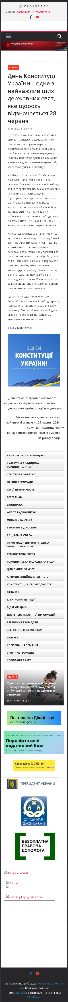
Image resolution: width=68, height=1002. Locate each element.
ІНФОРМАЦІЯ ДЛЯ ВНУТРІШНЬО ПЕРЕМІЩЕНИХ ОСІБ (28, 544)
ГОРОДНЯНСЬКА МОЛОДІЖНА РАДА (30, 561)
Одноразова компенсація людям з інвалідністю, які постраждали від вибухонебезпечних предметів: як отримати (31, 688)
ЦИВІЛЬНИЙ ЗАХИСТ (20, 569)
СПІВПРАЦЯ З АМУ (19, 660)
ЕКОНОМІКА (15, 504)
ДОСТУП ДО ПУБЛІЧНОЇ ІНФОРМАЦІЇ (31, 614)
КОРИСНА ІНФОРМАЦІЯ (22, 645)
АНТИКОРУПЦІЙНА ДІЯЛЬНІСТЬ (27, 576)
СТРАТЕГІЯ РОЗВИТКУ (21, 474)
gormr (29, 128)
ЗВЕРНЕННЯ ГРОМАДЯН (22, 622)
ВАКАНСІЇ (13, 592)
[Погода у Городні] (16, 873)
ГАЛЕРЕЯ (12, 637)
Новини (13, 67)
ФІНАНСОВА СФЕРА (19, 520)
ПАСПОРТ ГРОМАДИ (20, 482)
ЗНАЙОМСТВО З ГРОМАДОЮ (26, 455)
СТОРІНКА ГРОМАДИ (20, 652)
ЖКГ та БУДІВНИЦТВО (21, 512)
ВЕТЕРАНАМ (14, 497)
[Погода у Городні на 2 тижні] (25, 897)
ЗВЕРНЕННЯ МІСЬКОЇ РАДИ (24, 630)
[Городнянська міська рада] (34, 43)
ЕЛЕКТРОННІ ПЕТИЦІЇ (21, 599)
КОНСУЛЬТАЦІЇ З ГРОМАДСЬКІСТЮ (29, 584)
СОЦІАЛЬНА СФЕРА (19, 535)
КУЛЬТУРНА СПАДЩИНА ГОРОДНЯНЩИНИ (23, 464)
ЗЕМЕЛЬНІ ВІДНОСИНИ (22, 527)
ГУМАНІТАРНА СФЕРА (21, 554)
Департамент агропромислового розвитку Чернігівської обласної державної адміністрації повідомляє (34, 403)
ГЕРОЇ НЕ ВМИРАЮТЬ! (21, 489)
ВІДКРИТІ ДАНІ (17, 607)
